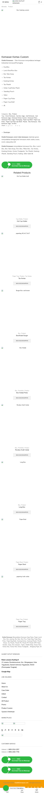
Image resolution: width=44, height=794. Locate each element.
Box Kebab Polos (22, 393)
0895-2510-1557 (13, 749)
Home (4, 683)
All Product (5, 701)
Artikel (4, 694)
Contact (4, 697)
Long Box (22, 507)
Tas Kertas (28, 276)
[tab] (7, 132)
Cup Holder (19, 219)
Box (10, 114)
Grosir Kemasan (10, 116)
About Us (5, 687)
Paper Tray (15, 276)
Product (10, 6)
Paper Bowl (19, 562)
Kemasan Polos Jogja (8, 120)
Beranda (4, 6)
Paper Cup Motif (28, 120)
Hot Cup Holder (22, 221)
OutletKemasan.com (21, 783)
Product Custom (7, 708)
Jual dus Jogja (20, 116)
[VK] (10, 125)
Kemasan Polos (32, 118)
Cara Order (5, 690)
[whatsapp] (18, 125)
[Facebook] (8, 125)
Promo (4, 704)
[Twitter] (6, 125)
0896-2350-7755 (13, 752)
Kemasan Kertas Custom (19, 118)
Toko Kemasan (32, 121)
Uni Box (14, 123)
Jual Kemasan (30, 116)
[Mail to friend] (14, 125)
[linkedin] (16, 125)
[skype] (19, 125)
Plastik (25, 121)
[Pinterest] (12, 125)
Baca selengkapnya (22, 226)
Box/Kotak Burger (22, 335)
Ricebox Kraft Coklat (22, 450)
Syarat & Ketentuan (8, 711)
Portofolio (21, 390)
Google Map (6, 671)
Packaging (19, 120)
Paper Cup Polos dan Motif (14, 121)
